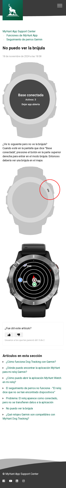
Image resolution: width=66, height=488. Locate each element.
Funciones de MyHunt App (22, 35)
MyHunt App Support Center (19, 31)
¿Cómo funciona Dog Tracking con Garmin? (31, 361)
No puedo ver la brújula (19, 408)
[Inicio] (13, 10)
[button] (59, 5)
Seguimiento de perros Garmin (24, 39)
